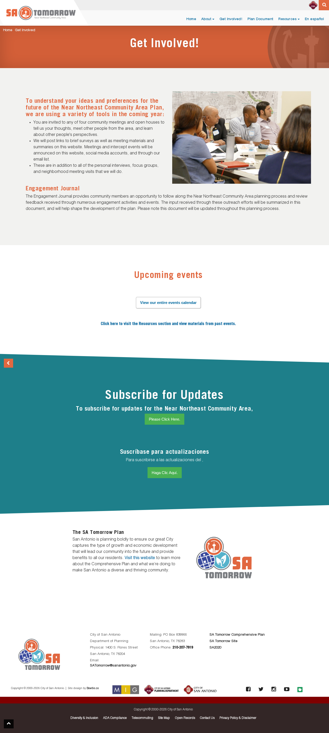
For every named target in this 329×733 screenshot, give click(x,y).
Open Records (185, 718)
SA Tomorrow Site (223, 641)
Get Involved (25, 30)
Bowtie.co (93, 688)
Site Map (164, 718)
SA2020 (215, 647)
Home (191, 19)
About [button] (206, 19)
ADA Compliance (115, 718)
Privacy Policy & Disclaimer (238, 718)
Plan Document (260, 19)
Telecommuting (142, 718)
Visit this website (140, 558)
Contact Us (207, 718)
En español (314, 19)
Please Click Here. (164, 419)
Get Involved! (231, 19)
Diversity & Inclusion (84, 718)
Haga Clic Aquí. (165, 472)
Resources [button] (287, 19)
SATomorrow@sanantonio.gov (113, 665)
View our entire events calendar (168, 302)
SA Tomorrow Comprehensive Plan (237, 634)
